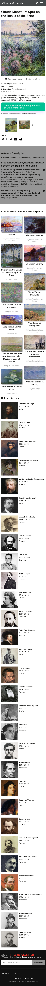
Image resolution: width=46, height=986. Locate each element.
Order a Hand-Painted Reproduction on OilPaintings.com (22, 106)
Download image (15, 79)
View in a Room (34, 79)
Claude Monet (38, 157)
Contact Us (15, 973)
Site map (5, 973)
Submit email (38, 962)
